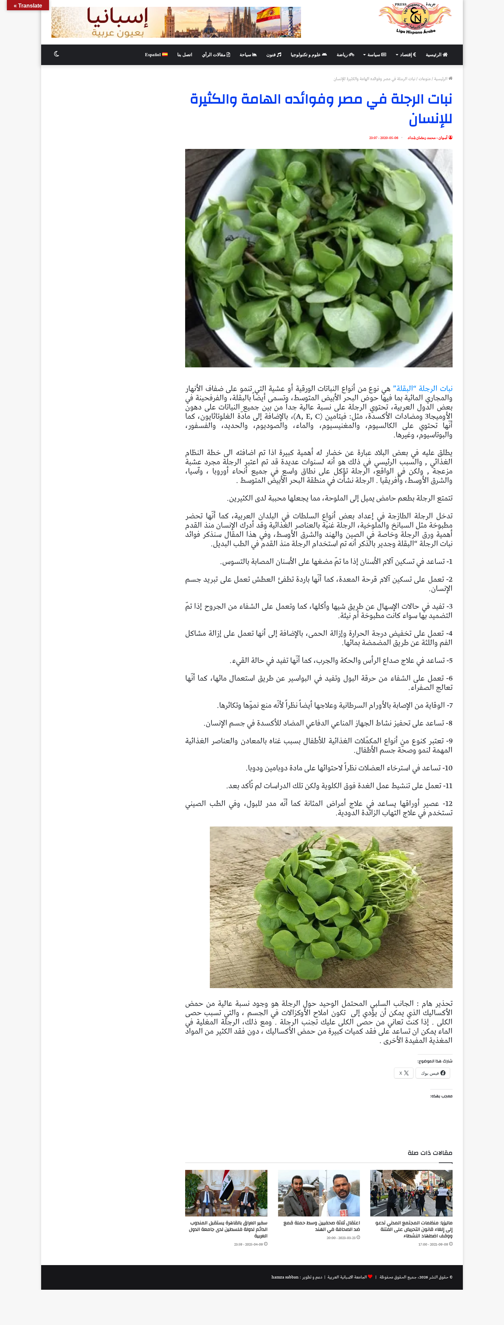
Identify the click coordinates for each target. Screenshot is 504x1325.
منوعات (425, 79)
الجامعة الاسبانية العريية (346, 1277)
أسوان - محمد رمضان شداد (427, 137)
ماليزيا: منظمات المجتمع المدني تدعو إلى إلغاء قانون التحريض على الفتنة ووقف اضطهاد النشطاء (414, 1229)
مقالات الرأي (214, 54)
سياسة (374, 54)
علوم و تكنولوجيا (306, 54)
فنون (271, 54)
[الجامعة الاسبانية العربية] (415, 18)
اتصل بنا (184, 54)
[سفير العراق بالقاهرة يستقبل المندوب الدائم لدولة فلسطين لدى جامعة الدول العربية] (226, 1193)
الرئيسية (434, 54)
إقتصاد (406, 54)
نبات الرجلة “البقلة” (422, 388)
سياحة (246, 54)
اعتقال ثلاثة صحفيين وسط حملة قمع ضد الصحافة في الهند (322, 1226)
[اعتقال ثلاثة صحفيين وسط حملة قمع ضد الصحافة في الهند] (319, 1193)
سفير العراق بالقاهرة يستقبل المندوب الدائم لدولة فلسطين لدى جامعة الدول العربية (228, 1229)
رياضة (343, 54)
